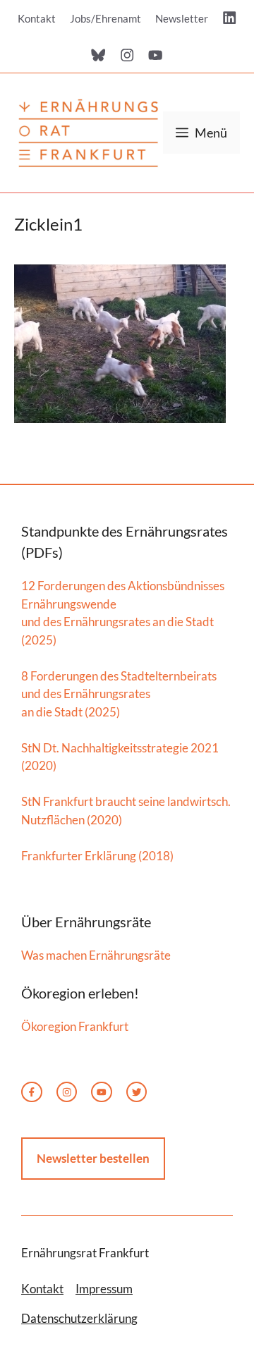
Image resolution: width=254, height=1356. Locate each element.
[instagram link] (67, 1092)
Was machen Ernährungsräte (96, 955)
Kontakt (37, 18)
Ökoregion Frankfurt (74, 1026)
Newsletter (181, 18)
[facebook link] (31, 1092)
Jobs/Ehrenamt (105, 18)
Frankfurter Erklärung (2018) (97, 855)
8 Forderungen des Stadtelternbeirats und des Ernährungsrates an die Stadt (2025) (119, 693)
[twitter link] (101, 1092)
